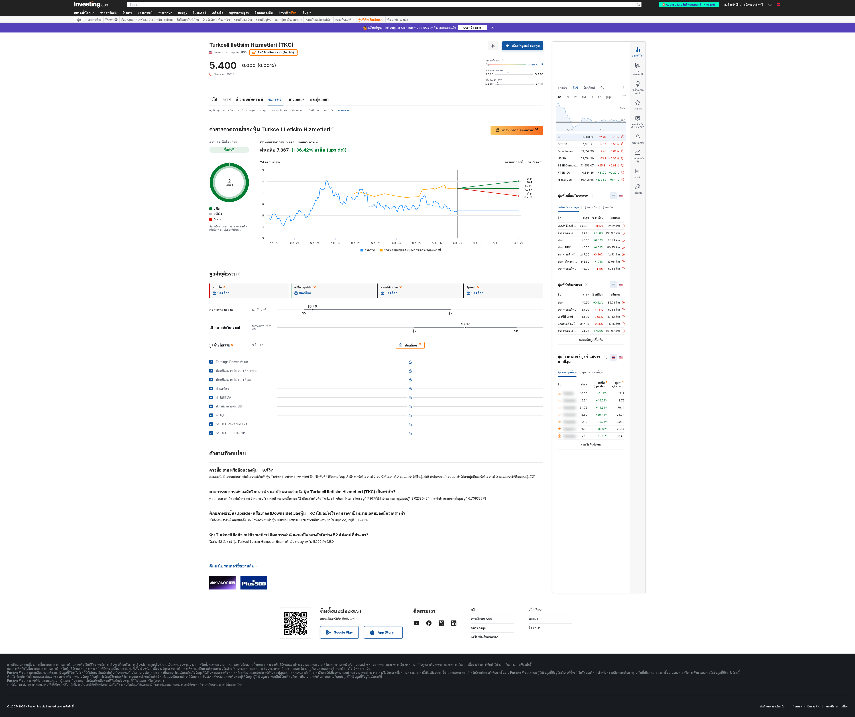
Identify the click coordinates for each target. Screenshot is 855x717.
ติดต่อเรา (534, 628)
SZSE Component (569, 165)
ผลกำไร (328, 110)
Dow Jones (565, 151)
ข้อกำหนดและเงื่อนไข (772, 706)
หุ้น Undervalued (397, 19)
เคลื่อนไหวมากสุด (568, 207)
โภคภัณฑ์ (589, 87)
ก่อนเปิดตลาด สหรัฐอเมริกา (137, 19)
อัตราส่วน (297, 110)
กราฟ (226, 99)
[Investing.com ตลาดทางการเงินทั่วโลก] (91, 4)
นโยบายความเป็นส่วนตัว (805, 706)
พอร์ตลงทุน (478, 628)
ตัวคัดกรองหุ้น (263, 12)
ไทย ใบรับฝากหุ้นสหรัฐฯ (216, 19)
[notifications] (770, 4)
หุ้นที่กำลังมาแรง (570, 284)
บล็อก (474, 610)
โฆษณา (533, 619)
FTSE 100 (564, 172)
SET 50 (562, 144)
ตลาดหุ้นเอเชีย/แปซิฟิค (318, 19)
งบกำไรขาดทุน (246, 110)
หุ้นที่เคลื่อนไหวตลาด (573, 195)
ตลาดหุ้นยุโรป (263, 19)
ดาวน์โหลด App (481, 619)
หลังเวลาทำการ (165, 19)
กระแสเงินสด (279, 110)
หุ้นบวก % (590, 207)
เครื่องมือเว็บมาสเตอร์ (484, 637)
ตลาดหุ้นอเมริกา (243, 19)
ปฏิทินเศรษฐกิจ (239, 12)
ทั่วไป (213, 99)
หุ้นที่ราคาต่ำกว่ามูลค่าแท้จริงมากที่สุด (579, 359)
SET (560, 136)
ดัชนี (575, 87)
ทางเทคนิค (297, 99)
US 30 (562, 158)
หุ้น (79, 19)
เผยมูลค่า (533, 64)
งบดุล (263, 110)
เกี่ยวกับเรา (535, 610)
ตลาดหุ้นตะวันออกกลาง (288, 19)
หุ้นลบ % (607, 207)
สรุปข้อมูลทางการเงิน (221, 110)
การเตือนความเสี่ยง (837, 706)
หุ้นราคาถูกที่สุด (567, 372)
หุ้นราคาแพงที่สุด (592, 372)
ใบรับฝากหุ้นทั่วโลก (188, 19)
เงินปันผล (313, 110)
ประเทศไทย (95, 19)
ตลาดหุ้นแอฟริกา (344, 19)
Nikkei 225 (565, 179)
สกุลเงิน (562, 87)
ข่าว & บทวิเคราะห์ (249, 99)
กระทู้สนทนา (319, 99)
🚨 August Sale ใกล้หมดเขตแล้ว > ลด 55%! (689, 4)
